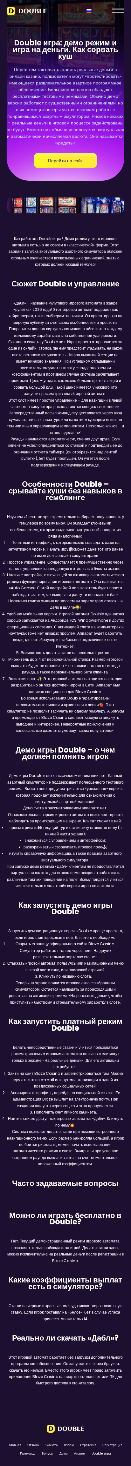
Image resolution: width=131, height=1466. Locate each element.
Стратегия (88, 1445)
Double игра (101, 1453)
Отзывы (33, 1445)
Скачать (51, 1445)
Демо (63, 1453)
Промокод (27, 1453)
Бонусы (47, 1453)
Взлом (69, 1445)
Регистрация (112, 1445)
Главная (15, 1445)
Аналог (79, 1453)
